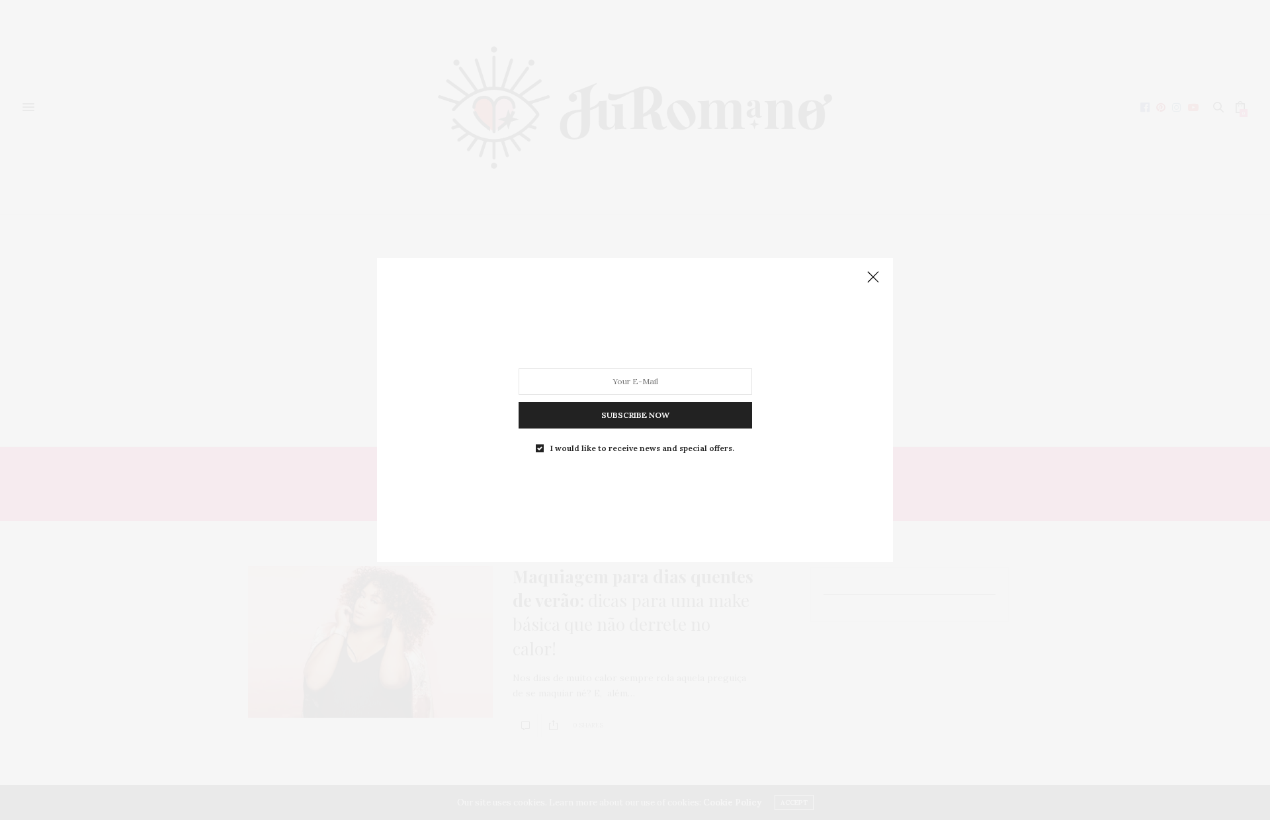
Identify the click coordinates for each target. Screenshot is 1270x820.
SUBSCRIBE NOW (635, 415)
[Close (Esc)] (873, 278)
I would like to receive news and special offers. (642, 448)
